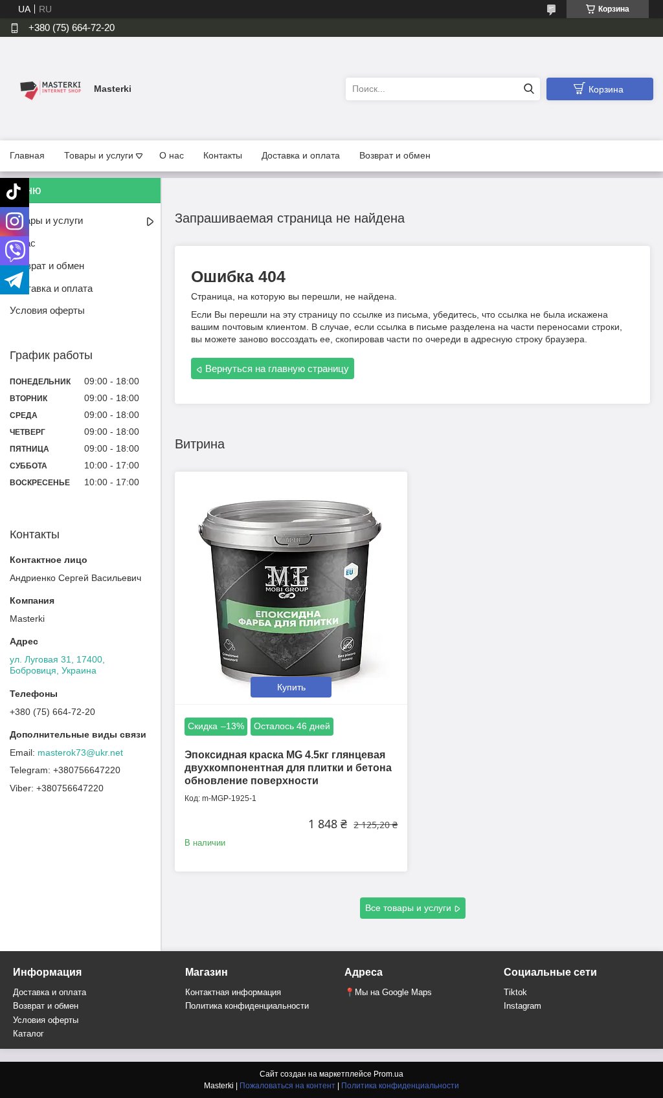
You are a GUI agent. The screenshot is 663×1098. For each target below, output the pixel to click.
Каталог (28, 1033)
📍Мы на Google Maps (388, 992)
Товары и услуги (98, 155)
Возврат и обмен (395, 155)
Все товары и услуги (408, 908)
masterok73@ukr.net (80, 752)
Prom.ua (388, 1074)
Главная (27, 155)
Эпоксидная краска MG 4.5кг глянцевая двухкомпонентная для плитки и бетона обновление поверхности (288, 767)
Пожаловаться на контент (287, 1085)
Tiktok (515, 992)
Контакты (222, 155)
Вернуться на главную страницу (277, 368)
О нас (171, 155)
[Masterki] (48, 88)
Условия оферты (47, 310)
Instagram (522, 1006)
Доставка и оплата (301, 155)
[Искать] (528, 89)
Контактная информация (233, 992)
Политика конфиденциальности (247, 1006)
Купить (291, 687)
